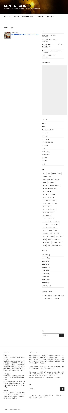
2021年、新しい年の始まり (49, 35)
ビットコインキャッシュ (49, 209)
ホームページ (7, 16)
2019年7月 (45, 261)
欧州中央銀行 (46, 242)
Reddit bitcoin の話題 (47, 129)
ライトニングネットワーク (50, 227)
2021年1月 (45, 255)
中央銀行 (45, 233)
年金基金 (44, 160)
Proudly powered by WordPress (11, 409)
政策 (61, 236)
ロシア (44, 148)
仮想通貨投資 (45, 154)
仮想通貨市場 (45, 151)
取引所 (58, 233)
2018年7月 (45, 270)
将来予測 (45, 236)
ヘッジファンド (47, 215)
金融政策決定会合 (57, 245)
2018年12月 (45, 267)
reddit (44, 182)
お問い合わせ (50, 16)
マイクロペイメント (48, 218)
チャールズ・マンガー (49, 194)
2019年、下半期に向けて (48, 55)
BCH (49, 173)
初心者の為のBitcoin (27, 16)
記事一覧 (16, 16)
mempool (57, 179)
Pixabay (39, 399)
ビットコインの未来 (47, 142)
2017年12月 (45, 286)
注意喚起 (54, 242)
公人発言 (44, 157)
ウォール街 (51, 182)
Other (43, 126)
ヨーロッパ (46, 224)
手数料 (52, 236)
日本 (44, 239)
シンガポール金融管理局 (49, 188)
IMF (50, 176)
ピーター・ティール (48, 212)
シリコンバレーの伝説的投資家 (51, 185)
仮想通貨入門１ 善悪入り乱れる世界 (54, 295)
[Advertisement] (54, 90)
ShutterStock (32, 399)
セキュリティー (46, 136)
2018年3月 (45, 276)
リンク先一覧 (39, 16)
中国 (56, 230)
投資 (57, 236)
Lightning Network (48, 179)
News (43, 123)
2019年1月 (45, 264)
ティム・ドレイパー (48, 197)
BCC (44, 173)
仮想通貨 (52, 233)
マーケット (45, 145)
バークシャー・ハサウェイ (50, 203)
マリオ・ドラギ (47, 221)
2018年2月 (45, 279)
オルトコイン (45, 133)
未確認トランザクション (54, 239)
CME (59, 173)
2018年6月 (45, 273)
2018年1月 (45, 282)
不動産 (50, 230)
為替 (60, 242)
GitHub (45, 176)
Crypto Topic (15, 6)
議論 (49, 245)
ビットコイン (45, 139)
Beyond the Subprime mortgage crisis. (52, 50)
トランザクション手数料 (49, 200)
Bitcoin (54, 173)
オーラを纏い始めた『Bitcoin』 (50, 39)
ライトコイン (54, 224)
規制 (43, 164)
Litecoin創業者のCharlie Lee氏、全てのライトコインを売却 (24, 34)
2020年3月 (45, 258)
